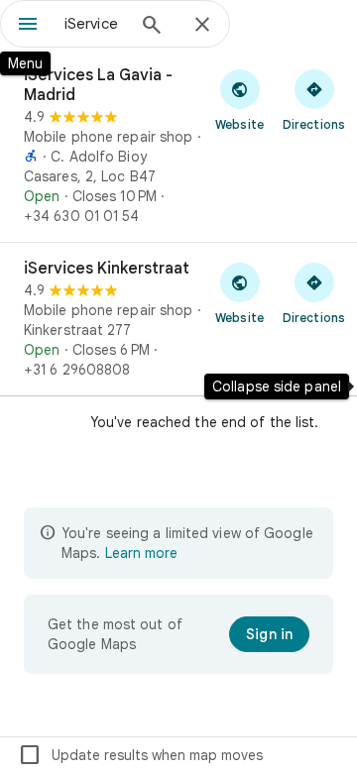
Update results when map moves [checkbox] (140, 755)
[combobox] (94, 24)
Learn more (141, 553)
